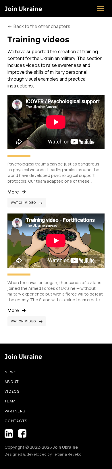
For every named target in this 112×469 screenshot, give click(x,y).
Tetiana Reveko (67, 454)
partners (15, 411)
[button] (100, 8)
